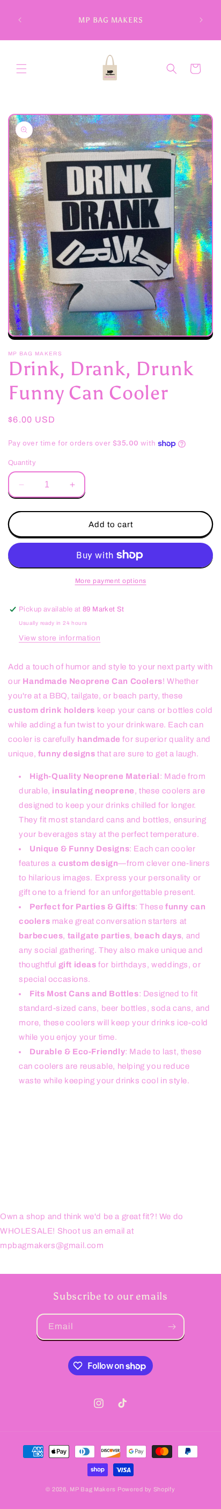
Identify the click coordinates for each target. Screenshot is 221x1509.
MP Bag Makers (93, 1489)
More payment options (110, 581)
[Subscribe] (171, 1327)
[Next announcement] (201, 20)
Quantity (22, 462)
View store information (59, 638)
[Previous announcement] (20, 20)
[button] (21, 69)
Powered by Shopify (146, 1489)
